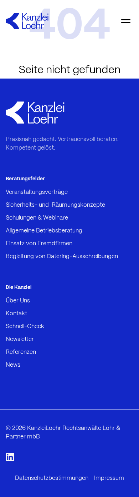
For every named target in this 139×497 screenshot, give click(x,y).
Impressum (109, 478)
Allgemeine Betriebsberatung (44, 231)
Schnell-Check (25, 326)
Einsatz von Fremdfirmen (39, 243)
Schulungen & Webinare (37, 218)
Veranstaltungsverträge (37, 192)
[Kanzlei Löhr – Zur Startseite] (27, 21)
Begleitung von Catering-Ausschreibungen (62, 256)
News (13, 365)
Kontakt (16, 313)
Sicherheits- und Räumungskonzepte (55, 205)
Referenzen (21, 352)
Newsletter (20, 339)
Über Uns (18, 300)
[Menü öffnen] (125, 21)
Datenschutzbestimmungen (51, 478)
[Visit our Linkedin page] (10, 458)
